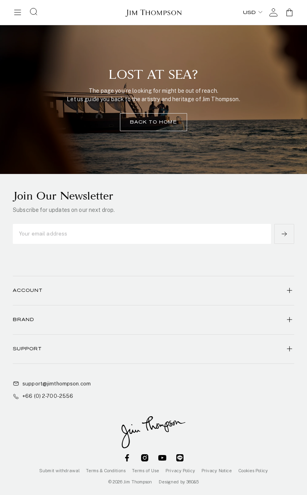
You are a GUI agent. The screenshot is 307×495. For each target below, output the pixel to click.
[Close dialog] (263, 166)
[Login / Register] (273, 12)
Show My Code (154, 283)
